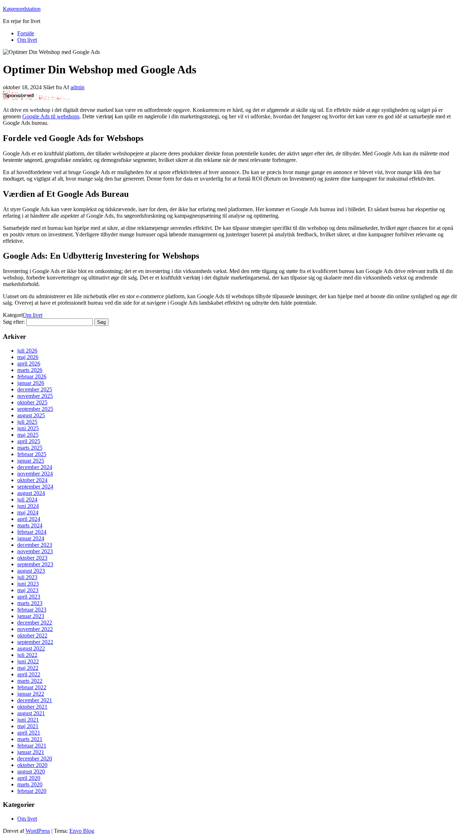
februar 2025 (31, 454)
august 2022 (31, 648)
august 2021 (31, 713)
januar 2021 (30, 752)
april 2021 (28, 733)
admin (77, 87)
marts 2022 (29, 681)
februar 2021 (31, 746)
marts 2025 (29, 448)
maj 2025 (27, 435)
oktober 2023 (32, 558)
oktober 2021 (32, 707)
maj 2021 (27, 726)
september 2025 (35, 409)
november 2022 (35, 629)
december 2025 (34, 389)
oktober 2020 (32, 765)
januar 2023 (30, 616)
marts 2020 (29, 784)
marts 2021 (29, 739)
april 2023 (28, 597)
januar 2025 (30, 461)
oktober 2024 (32, 480)
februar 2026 (31, 376)
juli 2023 (27, 577)
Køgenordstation (22, 9)
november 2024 (35, 474)
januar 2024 (30, 538)
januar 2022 (30, 694)
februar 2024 (31, 532)
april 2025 (28, 441)
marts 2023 (29, 603)
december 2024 (34, 467)
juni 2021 (28, 720)
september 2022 (35, 642)
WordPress (38, 831)
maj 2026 (27, 357)
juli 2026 (27, 351)
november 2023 (35, 551)
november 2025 (35, 396)
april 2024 (28, 519)
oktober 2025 (32, 402)
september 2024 (35, 486)
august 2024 (31, 493)
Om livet (27, 40)
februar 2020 (31, 791)
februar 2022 (31, 687)
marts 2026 (29, 370)
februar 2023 (31, 610)
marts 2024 (29, 525)
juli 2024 (27, 499)
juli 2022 (27, 655)
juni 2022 (28, 661)
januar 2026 (30, 383)
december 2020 (34, 758)
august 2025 (31, 415)
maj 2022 (27, 668)
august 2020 (31, 771)
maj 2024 (27, 512)
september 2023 (35, 564)
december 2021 (34, 700)
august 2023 (31, 571)
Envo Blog (81, 831)
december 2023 (34, 545)
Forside (25, 33)
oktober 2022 (32, 635)
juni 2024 (28, 506)
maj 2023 (27, 590)
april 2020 (28, 778)
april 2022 (28, 674)
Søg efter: (14, 322)
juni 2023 (28, 584)
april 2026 (28, 363)
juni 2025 (28, 428)
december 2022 (34, 622)
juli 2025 (27, 422)
